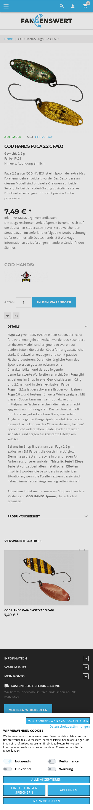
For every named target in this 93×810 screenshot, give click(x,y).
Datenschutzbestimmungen (70, 726)
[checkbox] (52, 761)
